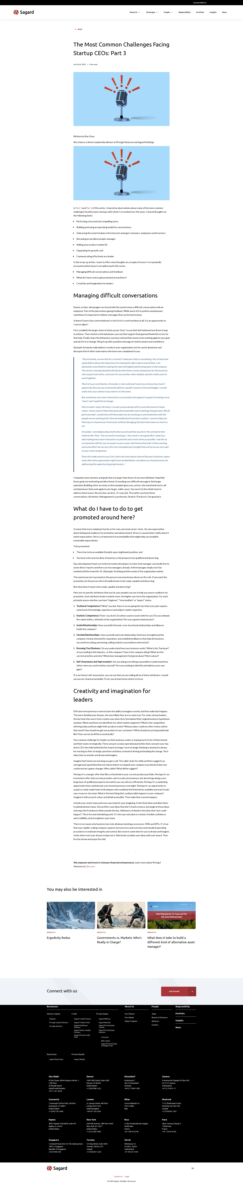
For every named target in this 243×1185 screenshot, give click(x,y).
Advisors (155, 1021)
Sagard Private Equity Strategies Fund (109, 1045)
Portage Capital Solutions (58, 1023)
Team (154, 1014)
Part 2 (89, 208)
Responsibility (184, 12)
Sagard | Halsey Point (82, 1023)
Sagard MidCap (104, 1019)
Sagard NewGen (105, 1023)
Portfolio (200, 12)
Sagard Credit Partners (82, 1019)
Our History (130, 1014)
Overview (104, 1037)
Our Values (129, 1017)
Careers (155, 1025)
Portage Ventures (55, 1026)
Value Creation (131, 1021)
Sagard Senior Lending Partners (82, 1031)
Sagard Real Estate (56, 1059)
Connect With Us (199, 3)
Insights (213, 12)
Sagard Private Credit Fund (82, 1036)
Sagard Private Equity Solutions (107, 1031)
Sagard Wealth (79, 1059)
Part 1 (79, 208)
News (224, 12)
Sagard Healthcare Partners (81, 1026)
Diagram (52, 1019)
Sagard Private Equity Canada (107, 1026)
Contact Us (118, 1177)
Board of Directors (160, 1017)
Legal (127, 1177)
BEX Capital (105, 1041)
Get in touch (174, 991)
